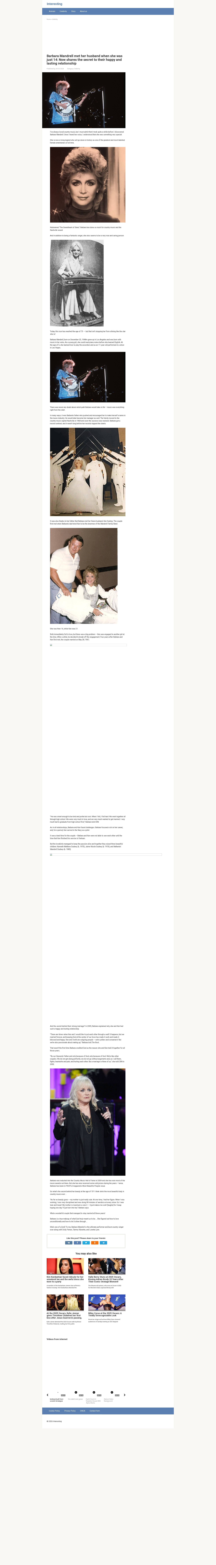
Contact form (95, 1411)
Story (73, 11)
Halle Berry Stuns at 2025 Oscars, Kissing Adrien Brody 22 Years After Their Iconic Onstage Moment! (105, 1279)
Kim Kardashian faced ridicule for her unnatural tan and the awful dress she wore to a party (65, 1279)
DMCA (82, 1411)
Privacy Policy (70, 1411)
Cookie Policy (54, 1411)
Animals (52, 11)
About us (83, 11)
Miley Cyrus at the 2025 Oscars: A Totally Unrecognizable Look (105, 1314)
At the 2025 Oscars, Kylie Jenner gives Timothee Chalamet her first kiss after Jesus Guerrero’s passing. (64, 1315)
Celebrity (63, 11)
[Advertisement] (86, 37)
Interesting (54, 4)
